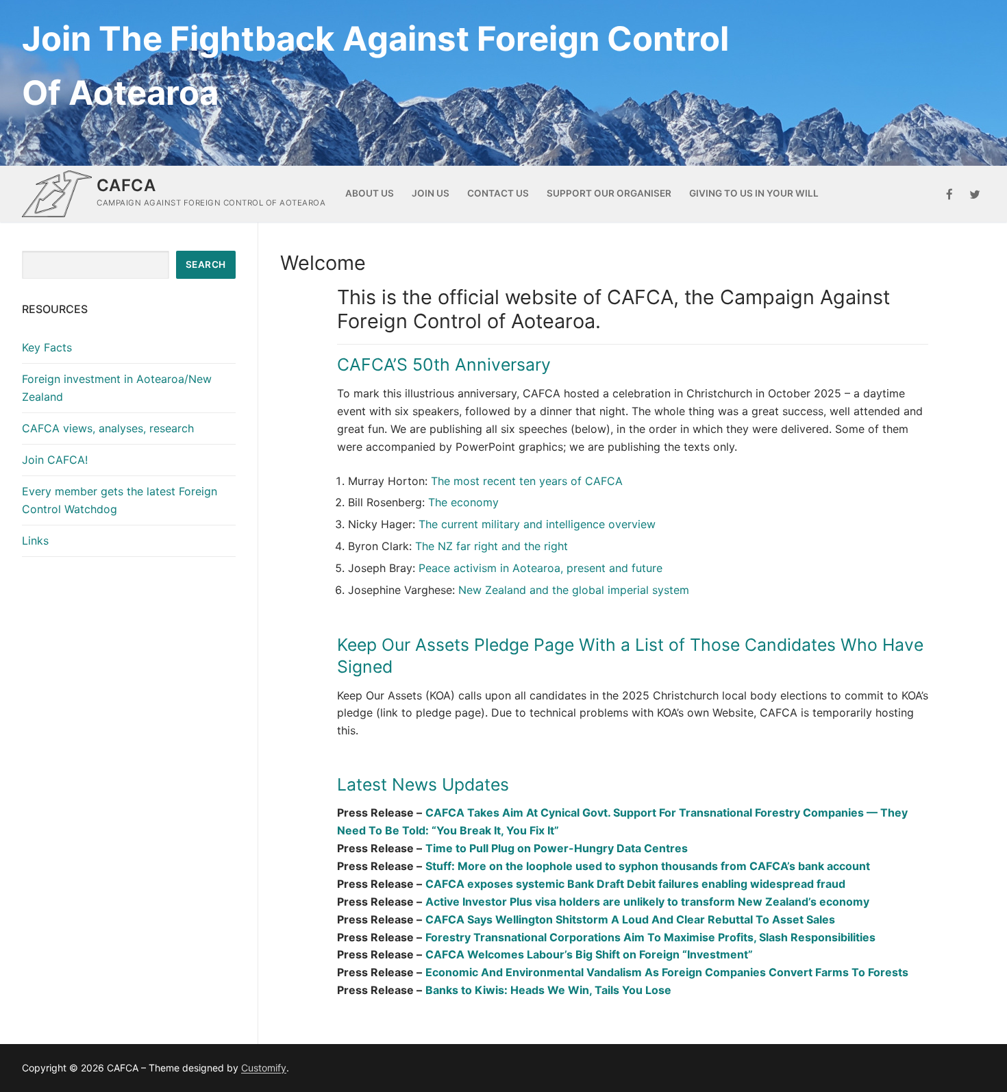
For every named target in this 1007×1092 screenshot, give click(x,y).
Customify (263, 1068)
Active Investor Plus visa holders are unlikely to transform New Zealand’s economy (647, 901)
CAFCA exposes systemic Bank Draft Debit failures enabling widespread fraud (635, 884)
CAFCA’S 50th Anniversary (444, 364)
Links (35, 540)
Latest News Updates (423, 784)
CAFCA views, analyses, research (108, 428)
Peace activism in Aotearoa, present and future (540, 568)
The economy (463, 502)
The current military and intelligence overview (537, 524)
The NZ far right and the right (491, 546)
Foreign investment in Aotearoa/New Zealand (117, 388)
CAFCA (126, 185)
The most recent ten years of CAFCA (527, 481)
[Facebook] (949, 194)
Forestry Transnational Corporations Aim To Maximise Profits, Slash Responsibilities (650, 937)
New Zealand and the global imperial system (573, 590)
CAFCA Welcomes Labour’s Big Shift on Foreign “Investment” (589, 954)
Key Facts (47, 347)
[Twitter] (974, 194)
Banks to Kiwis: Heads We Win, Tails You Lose (548, 990)
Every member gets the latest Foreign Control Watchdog (119, 500)
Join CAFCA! (55, 460)
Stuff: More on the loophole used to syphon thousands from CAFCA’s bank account (647, 866)
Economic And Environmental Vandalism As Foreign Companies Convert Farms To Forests (666, 972)
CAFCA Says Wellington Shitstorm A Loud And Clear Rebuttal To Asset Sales (630, 919)
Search (206, 264)
